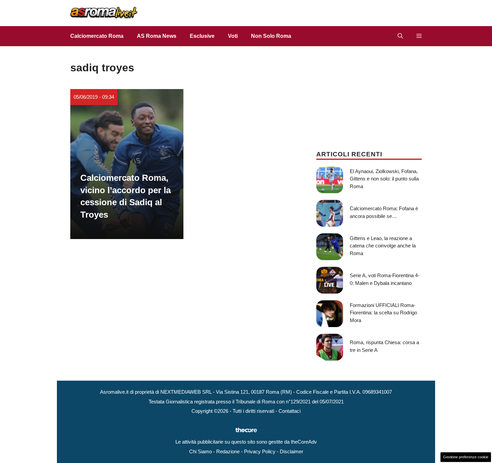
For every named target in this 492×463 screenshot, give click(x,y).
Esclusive (202, 36)
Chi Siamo (200, 451)
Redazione (228, 451)
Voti (233, 36)
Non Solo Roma (271, 36)
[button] (400, 36)
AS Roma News (156, 36)
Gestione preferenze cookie (465, 457)
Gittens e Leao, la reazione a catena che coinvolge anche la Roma (383, 245)
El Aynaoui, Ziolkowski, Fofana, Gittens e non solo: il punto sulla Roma (384, 178)
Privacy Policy (259, 451)
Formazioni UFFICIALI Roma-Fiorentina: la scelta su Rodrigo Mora (383, 312)
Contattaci (289, 411)
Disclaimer (291, 451)
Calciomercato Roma (97, 36)
